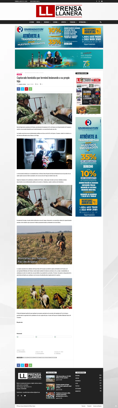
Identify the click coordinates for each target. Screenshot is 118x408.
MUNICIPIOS (25, 74)
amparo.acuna (22, 84)
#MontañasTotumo (45, 357)
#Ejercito (26, 357)
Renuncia (83, 406)
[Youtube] (102, 1)
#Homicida (31, 357)
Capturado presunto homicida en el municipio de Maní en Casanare (62, 349)
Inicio (18, 72)
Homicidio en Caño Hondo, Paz (23, 348)
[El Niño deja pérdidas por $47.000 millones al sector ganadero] (50, 378)
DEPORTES (63, 22)
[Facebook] (97, 1)
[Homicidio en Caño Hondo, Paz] (25, 341)
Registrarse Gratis (35, 1)
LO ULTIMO (31, 22)
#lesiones (37, 357)
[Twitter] (99, 1)
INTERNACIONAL (82, 22)
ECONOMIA (55, 22)
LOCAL (76, 383)
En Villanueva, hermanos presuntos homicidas (43, 349)
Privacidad (89, 406)
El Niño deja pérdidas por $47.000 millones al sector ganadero (63, 377)
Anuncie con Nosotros (97, 406)
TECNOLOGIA (72, 22)
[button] (100, 22)
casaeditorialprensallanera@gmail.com (31, 392)
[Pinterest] (26, 89)
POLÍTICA (77, 386)
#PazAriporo (53, 357)
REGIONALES (46, 22)
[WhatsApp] (30, 89)
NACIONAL (77, 375)
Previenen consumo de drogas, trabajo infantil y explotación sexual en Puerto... (63, 386)
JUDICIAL (38, 22)
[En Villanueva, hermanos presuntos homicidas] (44, 341)
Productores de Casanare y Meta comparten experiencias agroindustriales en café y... (63, 394)
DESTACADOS (78, 388)
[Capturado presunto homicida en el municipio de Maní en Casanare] (62, 341)
